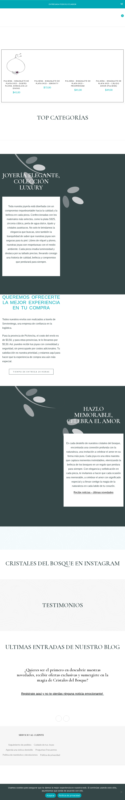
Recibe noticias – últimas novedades (93, 492)
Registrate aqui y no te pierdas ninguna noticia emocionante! (62, 693)
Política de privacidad (69, 795)
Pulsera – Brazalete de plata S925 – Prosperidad (78, 83)
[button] (120, 17)
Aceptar (50, 795)
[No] (121, 791)
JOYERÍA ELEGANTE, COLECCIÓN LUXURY (31, 181)
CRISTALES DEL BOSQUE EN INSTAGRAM (62, 563)
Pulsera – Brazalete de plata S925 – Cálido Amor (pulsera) (108, 83)
